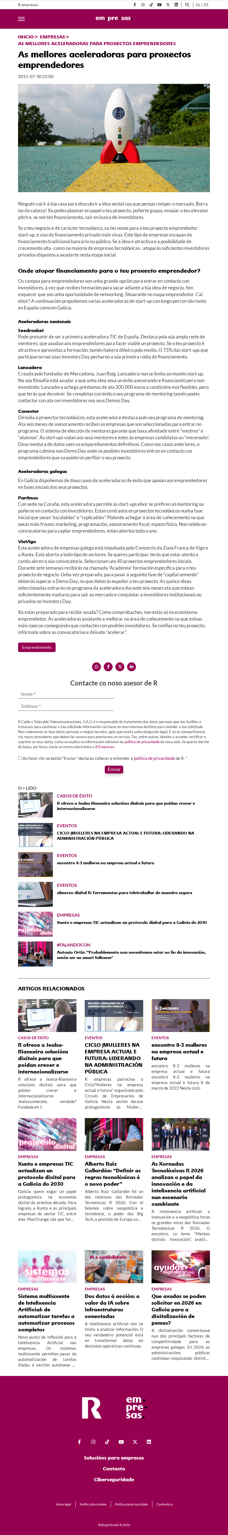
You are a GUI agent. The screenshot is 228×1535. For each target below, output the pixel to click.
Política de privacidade (131, 1504)
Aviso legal (63, 1504)
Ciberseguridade (114, 1479)
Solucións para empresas (114, 1458)
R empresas (28, 5)
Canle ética (164, 1504)
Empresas (52, 37)
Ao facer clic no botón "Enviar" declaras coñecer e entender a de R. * (105, 758)
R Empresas (104, 747)
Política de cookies (93, 1504)
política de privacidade (142, 742)
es (206, 4)
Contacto (114, 1468)
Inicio (26, 37)
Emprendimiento (36, 647)
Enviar (114, 769)
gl (198, 4)
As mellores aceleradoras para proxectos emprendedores (97, 43)
